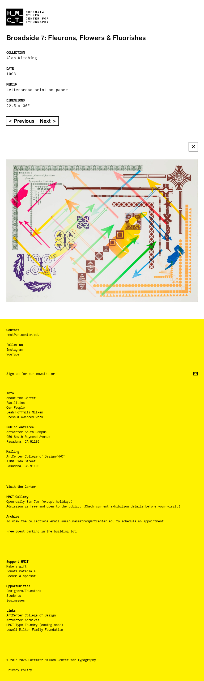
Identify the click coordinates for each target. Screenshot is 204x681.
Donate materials (21, 571)
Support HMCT (17, 562)
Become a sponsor (21, 576)
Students (13, 596)
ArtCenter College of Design (31, 615)
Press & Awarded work (24, 417)
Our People (15, 407)
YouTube (12, 354)
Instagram (14, 350)
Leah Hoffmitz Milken (24, 412)
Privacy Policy (19, 670)
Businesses (15, 600)
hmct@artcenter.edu (22, 335)
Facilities (15, 403)
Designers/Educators (23, 591)
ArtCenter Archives (22, 620)
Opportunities (18, 586)
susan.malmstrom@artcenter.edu (87, 521)
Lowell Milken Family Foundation (34, 630)
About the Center (21, 398)
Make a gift (16, 566)
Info (10, 393)
